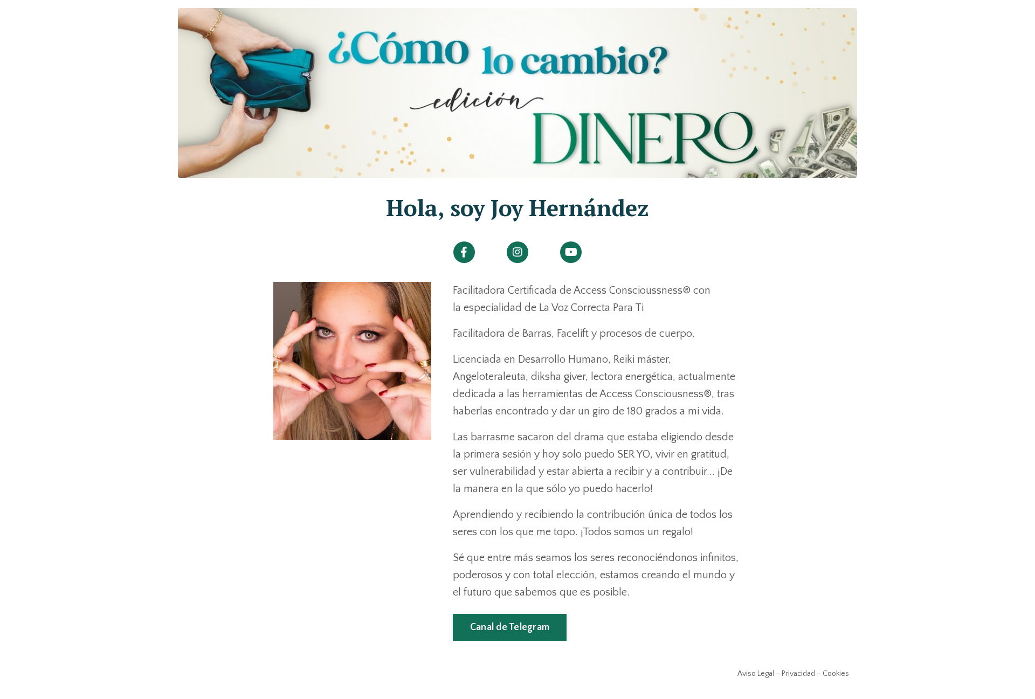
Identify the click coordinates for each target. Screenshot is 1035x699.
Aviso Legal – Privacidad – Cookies (793, 673)
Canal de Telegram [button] (509, 627)
